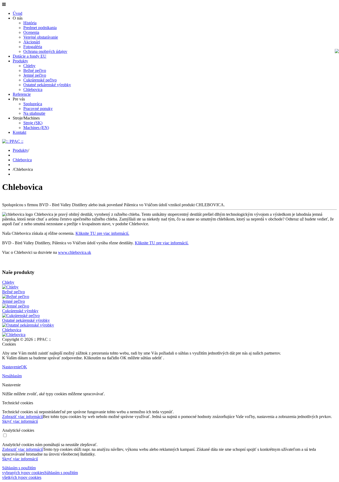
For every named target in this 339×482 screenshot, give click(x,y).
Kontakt (19, 132)
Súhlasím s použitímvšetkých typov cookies (40, 475)
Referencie (22, 94)
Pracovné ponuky (38, 108)
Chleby (29, 65)
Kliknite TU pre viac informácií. (102, 233)
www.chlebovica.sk (74, 252)
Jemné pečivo (34, 75)
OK (24, 367)
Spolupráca (32, 104)
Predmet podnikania (40, 27)
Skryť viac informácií (20, 421)
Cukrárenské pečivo (40, 80)
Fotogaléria (32, 46)
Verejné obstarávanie (40, 37)
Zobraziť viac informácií (22, 416)
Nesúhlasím (12, 376)
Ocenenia (31, 32)
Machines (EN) (36, 127)
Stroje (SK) (32, 123)
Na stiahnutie (34, 113)
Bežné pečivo (34, 70)
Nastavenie (11, 367)
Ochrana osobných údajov (45, 51)
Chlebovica (32, 89)
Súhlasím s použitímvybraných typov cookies (23, 470)
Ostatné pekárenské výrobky (47, 84)
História (30, 23)
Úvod (17, 13)
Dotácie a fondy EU (29, 56)
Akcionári (31, 42)
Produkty (20, 61)
